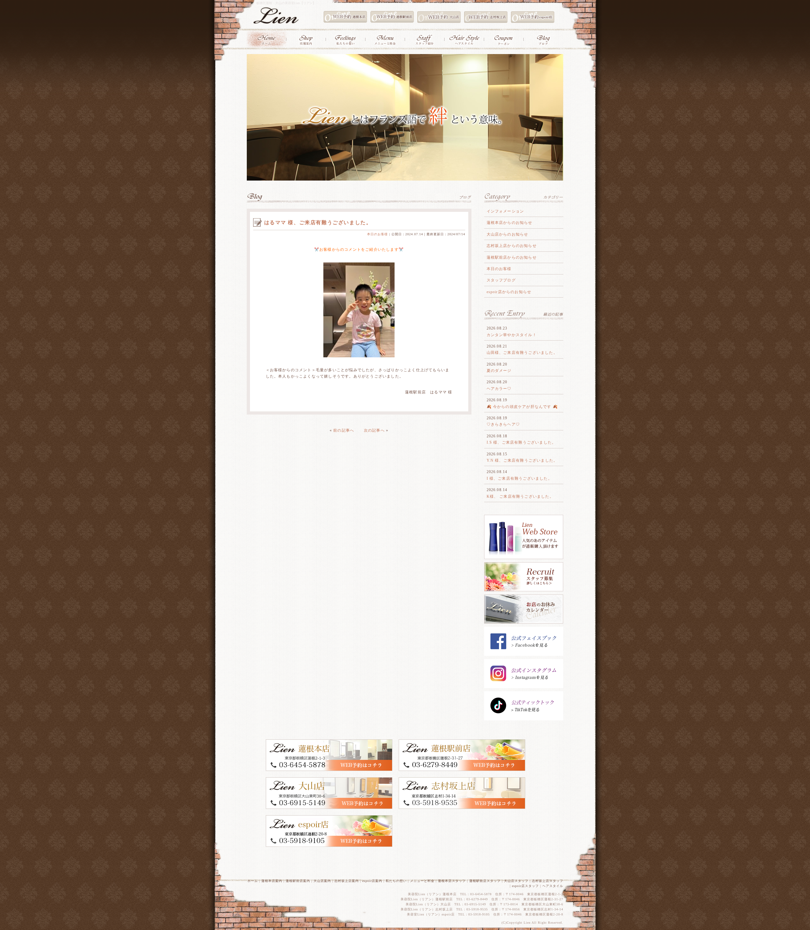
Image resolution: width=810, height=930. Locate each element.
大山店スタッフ (516, 881)
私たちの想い (396, 881)
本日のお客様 (377, 234)
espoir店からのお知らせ (509, 292)
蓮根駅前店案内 (298, 881)
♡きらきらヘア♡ (503, 424)
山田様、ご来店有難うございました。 (522, 352)
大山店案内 (322, 881)
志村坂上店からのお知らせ (512, 245)
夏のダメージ (499, 370)
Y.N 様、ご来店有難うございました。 (522, 460)
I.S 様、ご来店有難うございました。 (521, 442)
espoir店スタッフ (525, 886)
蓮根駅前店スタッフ (485, 881)
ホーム (252, 881)
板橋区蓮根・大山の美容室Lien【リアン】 (286, 3)
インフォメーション (505, 211)
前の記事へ (343, 430)
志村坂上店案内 (346, 881)
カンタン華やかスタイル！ (512, 335)
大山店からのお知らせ (507, 234)
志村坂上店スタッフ (547, 881)
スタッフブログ (501, 280)
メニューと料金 (422, 881)
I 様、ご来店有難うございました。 (519, 478)
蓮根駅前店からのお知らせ (512, 257)
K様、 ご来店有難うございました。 (520, 496)
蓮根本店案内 (271, 881)
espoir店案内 (372, 881)
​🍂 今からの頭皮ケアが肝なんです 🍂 (522, 406)
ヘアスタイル (552, 886)
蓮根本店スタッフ (452, 881)
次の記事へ (374, 430)
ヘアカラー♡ (499, 388)
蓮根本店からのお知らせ (510, 222)
